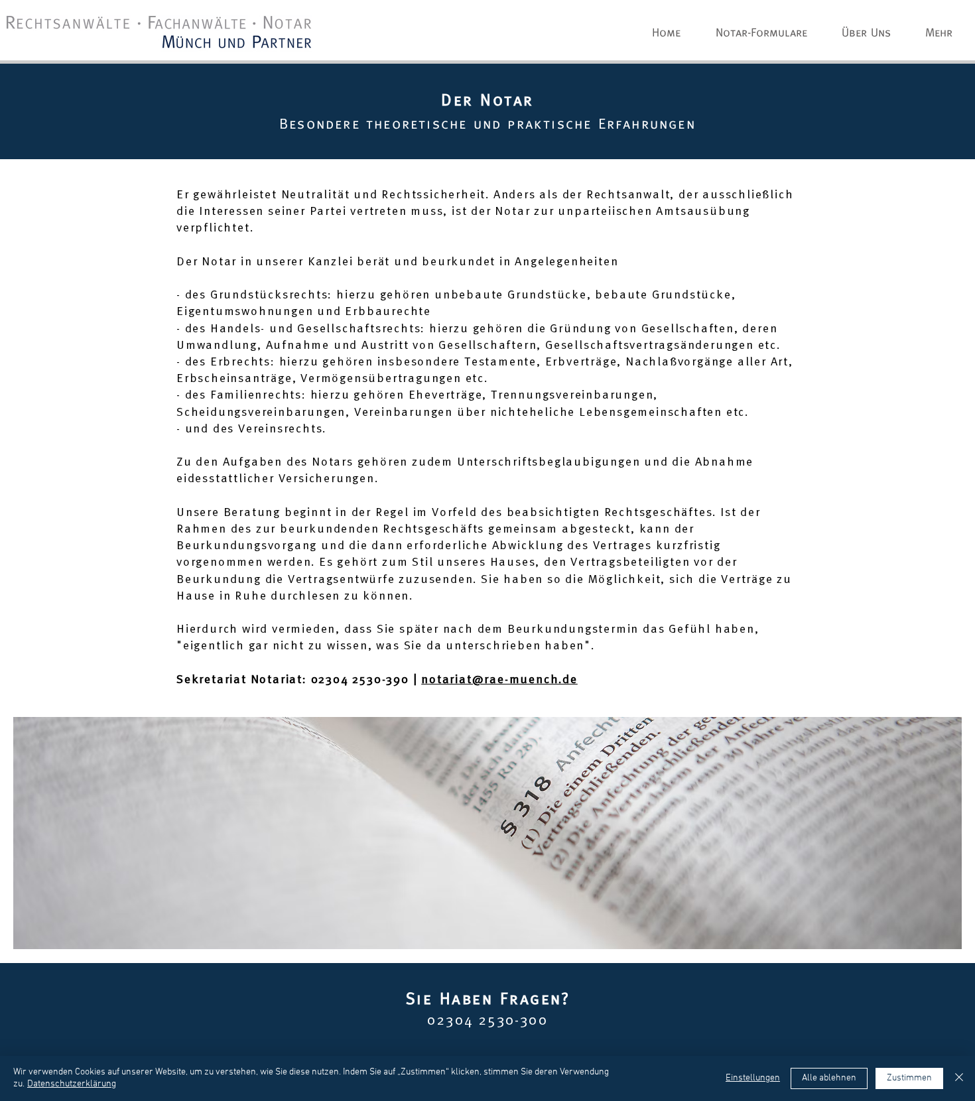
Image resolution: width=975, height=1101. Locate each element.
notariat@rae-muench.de (499, 680)
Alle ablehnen (829, 1078)
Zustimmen (909, 1078)
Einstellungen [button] (753, 1078)
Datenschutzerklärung (71, 1084)
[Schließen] (959, 1078)
